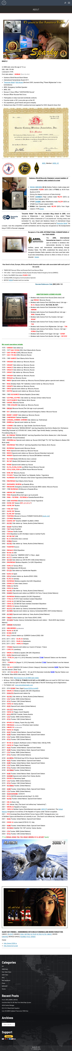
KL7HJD (33, 934)
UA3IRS (4, 937)
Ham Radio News (6, 972)
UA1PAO (27, 934)
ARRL (44, 163)
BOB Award (19, 82)
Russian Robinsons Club (43, 284)
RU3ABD (23, 937)
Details (41, 209)
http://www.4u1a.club (11, 946)
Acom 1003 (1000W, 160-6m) (10, 999)
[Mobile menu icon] (69, 3)
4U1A (10, 280)
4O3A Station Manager (8, 1005)
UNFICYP (44, 809)
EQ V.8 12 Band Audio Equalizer (11, 1008)
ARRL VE (56, 163)
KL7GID (39, 934)
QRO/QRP (5, 986)
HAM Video (5, 975)
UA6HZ (49, 934)
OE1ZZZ (39, 187)
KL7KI (44, 934)
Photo (3, 983)
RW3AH (32, 187)
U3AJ (22, 934)
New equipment (6, 980)
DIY (3, 966)
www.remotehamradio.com (24, 685)
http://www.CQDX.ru (10, 943)
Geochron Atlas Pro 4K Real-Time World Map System (16, 1002)
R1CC (28, 937)
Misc (3, 977)
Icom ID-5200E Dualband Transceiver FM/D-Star (15, 1011)
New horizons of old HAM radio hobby (26, 678)
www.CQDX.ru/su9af (31, 688)
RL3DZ (10, 934)
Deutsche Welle (9, 82)
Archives (4, 1021)
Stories (4, 989)
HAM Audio (5, 969)
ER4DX (33, 937)
